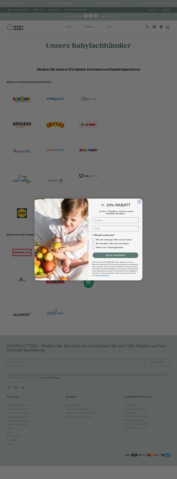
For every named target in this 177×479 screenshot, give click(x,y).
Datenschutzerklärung (102, 275)
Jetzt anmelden (115, 255)
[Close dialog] (139, 201)
